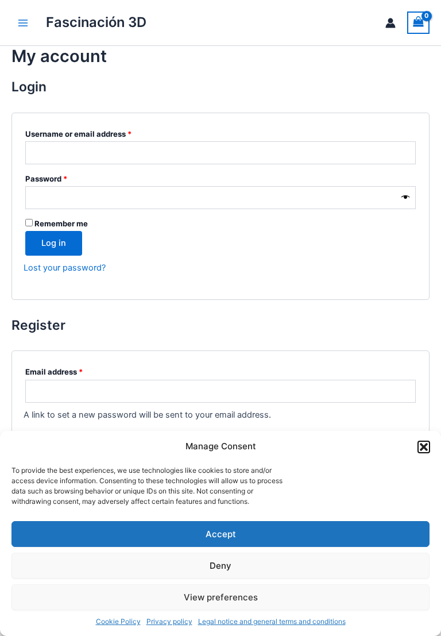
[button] (424, 447)
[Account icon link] (390, 23)
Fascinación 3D (96, 22)
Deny (220, 565)
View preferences (221, 597)
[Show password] (405, 197)
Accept (221, 534)
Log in (53, 243)
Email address (70, 371)
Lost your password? (65, 268)
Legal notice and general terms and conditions (272, 621)
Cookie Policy (118, 621)
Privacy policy (169, 621)
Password (62, 178)
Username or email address (94, 133)
